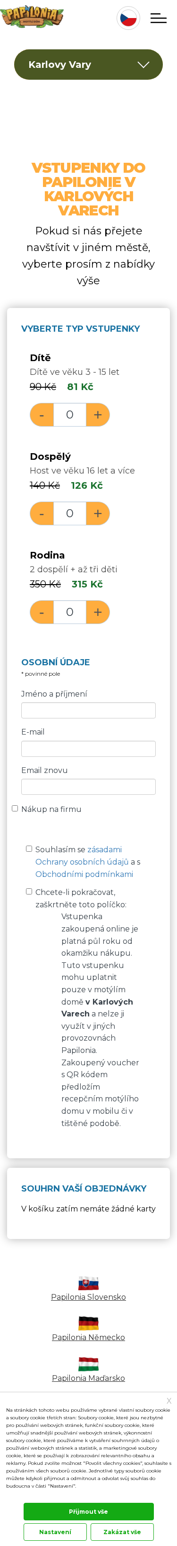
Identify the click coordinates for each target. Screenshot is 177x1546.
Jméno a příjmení (54, 693)
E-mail (33, 731)
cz (128, 18)
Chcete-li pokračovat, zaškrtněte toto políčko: (87, 1007)
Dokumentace (21, 1496)
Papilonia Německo (88, 1337)
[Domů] (32, 16)
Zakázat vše (122, 1532)
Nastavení (55, 1532)
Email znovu (44, 770)
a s (87, 861)
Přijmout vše (88, 1511)
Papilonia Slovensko (88, 1297)
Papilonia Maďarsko (88, 1378)
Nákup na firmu (51, 809)
